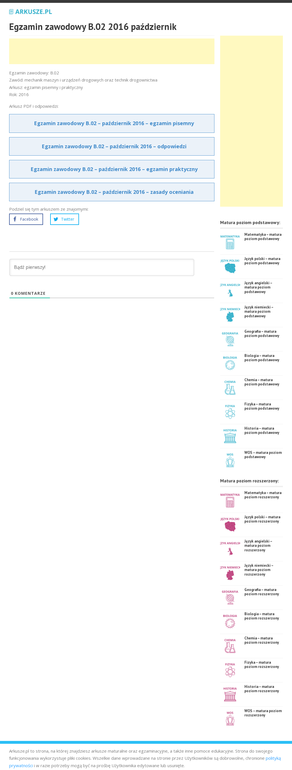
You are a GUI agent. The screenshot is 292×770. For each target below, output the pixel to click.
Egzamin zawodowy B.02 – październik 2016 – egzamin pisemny (114, 123)
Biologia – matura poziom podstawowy (261, 358)
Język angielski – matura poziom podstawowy (258, 287)
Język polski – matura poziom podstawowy (262, 261)
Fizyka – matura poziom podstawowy (261, 406)
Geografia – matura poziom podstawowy (261, 333)
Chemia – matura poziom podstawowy (261, 382)
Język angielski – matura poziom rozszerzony (258, 545)
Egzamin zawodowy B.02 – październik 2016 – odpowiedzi (114, 146)
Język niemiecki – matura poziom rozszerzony (258, 570)
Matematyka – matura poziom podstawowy (262, 236)
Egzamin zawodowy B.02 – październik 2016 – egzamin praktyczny (114, 169)
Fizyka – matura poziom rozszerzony (261, 664)
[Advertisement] (113, 51)
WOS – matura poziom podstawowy (263, 455)
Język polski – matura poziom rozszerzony (262, 519)
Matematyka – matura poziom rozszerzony (262, 495)
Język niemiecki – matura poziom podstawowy (258, 311)
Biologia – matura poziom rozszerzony (261, 616)
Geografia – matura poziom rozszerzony (261, 592)
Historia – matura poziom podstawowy (261, 430)
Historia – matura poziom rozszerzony (261, 689)
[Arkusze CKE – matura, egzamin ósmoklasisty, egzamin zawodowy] (30, 11)
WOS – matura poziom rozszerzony (263, 713)
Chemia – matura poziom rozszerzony (261, 640)
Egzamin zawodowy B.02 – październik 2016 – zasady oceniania (114, 191)
